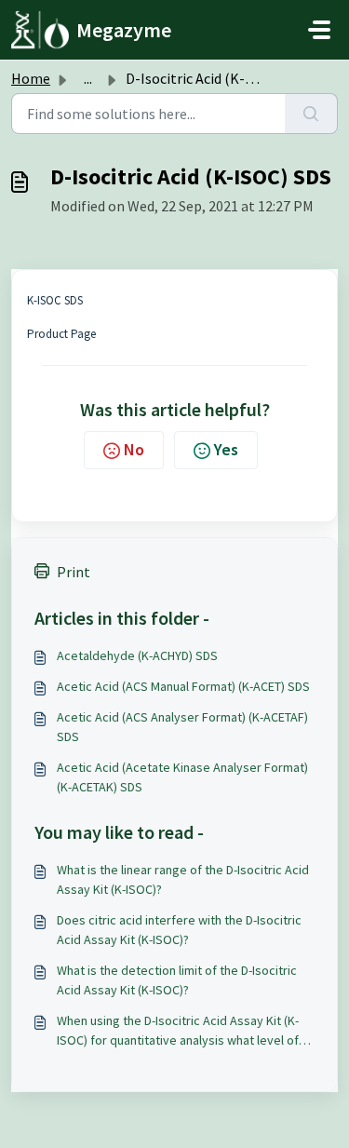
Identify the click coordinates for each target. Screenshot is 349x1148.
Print (73, 571)
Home (30, 78)
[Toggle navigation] (319, 30)
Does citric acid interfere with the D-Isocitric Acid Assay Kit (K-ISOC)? (179, 930)
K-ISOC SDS (55, 300)
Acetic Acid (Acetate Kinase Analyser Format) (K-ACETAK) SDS (182, 777)
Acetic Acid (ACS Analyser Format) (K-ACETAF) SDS (182, 727)
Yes (226, 449)
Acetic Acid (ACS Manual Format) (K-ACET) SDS (183, 686)
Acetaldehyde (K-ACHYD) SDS (137, 655)
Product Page (61, 334)
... (88, 78)
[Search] (311, 113)
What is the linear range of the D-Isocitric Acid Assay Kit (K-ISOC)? (183, 879)
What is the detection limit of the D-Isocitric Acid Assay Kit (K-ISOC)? (177, 980)
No (134, 449)
